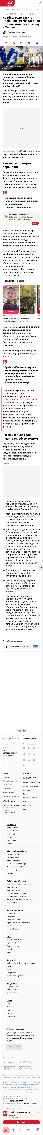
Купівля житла (12, 990)
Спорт (9, 1001)
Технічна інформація (30, 786)
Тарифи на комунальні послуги (18, 923)
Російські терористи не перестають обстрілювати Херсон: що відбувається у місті (21, 154)
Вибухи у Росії (12, 870)
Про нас (5, 773)
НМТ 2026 (10, 969)
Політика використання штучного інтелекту (11, 806)
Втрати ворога (12, 873)
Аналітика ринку (13, 987)
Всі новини (11, 825)
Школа (9, 966)
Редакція (6, 777)
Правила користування (11, 796)
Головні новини (13, 828)
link (24, 748)
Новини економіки (15, 910)
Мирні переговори (14, 861)
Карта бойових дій (14, 857)
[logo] (10, 3)
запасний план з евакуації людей (20, 399)
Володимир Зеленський (21, 36)
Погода (9, 843)
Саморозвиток (12, 973)
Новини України (17, 10)
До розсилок (14, 1047)
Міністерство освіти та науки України (21, 963)
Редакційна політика (10, 781)
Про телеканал (8, 785)
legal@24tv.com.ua (29, 1103)
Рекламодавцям (8, 792)
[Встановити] (21, 1117)
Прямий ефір (12, 834)
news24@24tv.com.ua (11, 739)
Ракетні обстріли (13, 854)
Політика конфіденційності (9, 800)
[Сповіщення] (40, 3)
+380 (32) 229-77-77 (16, 1101)
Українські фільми (13, 943)
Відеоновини (11, 837)
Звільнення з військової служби (19, 884)
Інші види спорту (13, 1016)
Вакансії (26, 794)
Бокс (8, 1004)
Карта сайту (27, 805)
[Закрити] (38, 1112)
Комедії (9, 949)
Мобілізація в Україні (16, 881)
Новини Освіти (13, 960)
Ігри (24, 809)
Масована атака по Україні (17, 867)
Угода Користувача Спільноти (30, 778)
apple (25, 1062)
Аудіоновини (11, 840)
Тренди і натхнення (14, 993)
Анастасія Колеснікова (16, 32)
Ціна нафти (11, 913)
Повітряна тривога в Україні (17, 864)
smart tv (9, 1068)
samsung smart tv (25, 1068)
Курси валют (11, 916)
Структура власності (30, 798)
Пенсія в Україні (13, 929)
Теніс (8, 1010)
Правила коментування (31, 782)
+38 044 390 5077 (29, 739)
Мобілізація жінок (13, 890)
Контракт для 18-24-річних (16, 893)
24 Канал (6, 10)
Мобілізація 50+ (12, 887)
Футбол (9, 1007)
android (9, 1062)
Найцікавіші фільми (14, 940)
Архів (25, 801)
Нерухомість (12, 983)
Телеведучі (7, 788)
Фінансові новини (13, 919)
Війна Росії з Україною (17, 851)
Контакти (26, 790)
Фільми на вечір (13, 946)
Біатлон (9, 1013)
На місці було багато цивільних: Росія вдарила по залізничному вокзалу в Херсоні (32, 10)
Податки (10, 926)
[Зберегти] (37, 43)
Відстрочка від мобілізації (16, 897)
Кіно (9, 937)
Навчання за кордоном (15, 976)
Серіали (9, 952)
